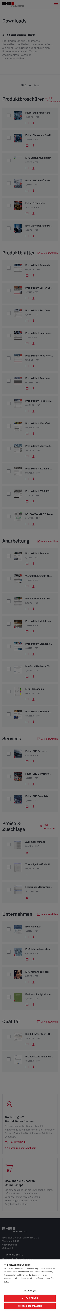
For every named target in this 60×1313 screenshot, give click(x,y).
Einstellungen (30, 1291)
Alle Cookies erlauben (30, 1306)
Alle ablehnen (30, 1298)
